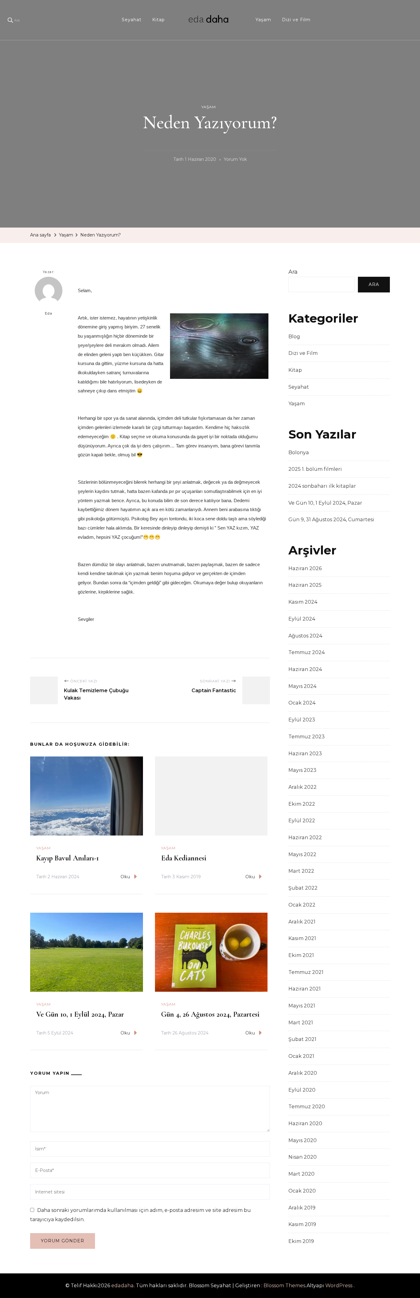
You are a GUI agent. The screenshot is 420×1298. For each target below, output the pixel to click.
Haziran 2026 (305, 568)
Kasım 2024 (302, 602)
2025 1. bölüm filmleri (315, 469)
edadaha (122, 1285)
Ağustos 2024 (305, 636)
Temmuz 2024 (306, 652)
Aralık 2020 (302, 1073)
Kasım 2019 (302, 1224)
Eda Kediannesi (183, 858)
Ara (293, 271)
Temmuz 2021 (305, 972)
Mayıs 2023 (302, 770)
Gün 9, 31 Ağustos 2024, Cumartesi (331, 519)
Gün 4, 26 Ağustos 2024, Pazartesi (210, 1014)
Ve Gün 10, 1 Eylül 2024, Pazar (80, 1014)
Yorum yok (235, 160)
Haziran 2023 (305, 753)
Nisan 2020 (302, 1157)
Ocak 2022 (301, 905)
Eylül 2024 (301, 619)
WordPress (338, 1285)
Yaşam (263, 19)
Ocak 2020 (302, 1191)
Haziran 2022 (305, 837)
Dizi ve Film (296, 19)
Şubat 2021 (302, 1039)
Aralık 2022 (302, 787)
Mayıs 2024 (302, 686)
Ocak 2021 (301, 1056)
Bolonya (298, 452)
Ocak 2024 (301, 703)
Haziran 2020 (305, 1123)
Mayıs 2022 (302, 854)
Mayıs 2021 (301, 1006)
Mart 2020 (301, 1174)
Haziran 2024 (305, 669)
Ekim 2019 (301, 1241)
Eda (49, 313)
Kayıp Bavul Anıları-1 (67, 858)
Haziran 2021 (304, 989)
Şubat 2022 (303, 888)
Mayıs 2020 (302, 1140)
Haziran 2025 (305, 585)
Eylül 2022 (301, 821)
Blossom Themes (284, 1285)
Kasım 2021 (302, 938)
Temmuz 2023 (306, 737)
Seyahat (131, 19)
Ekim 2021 (301, 955)
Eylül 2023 (301, 720)
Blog (294, 336)
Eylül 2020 (301, 1090)
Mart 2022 (301, 871)
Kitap (158, 19)
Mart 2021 (300, 1023)
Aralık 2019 (301, 1208)
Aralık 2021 (301, 922)
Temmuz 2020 (306, 1106)
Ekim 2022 (301, 804)
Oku (125, 876)
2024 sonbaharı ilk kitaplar (322, 486)
